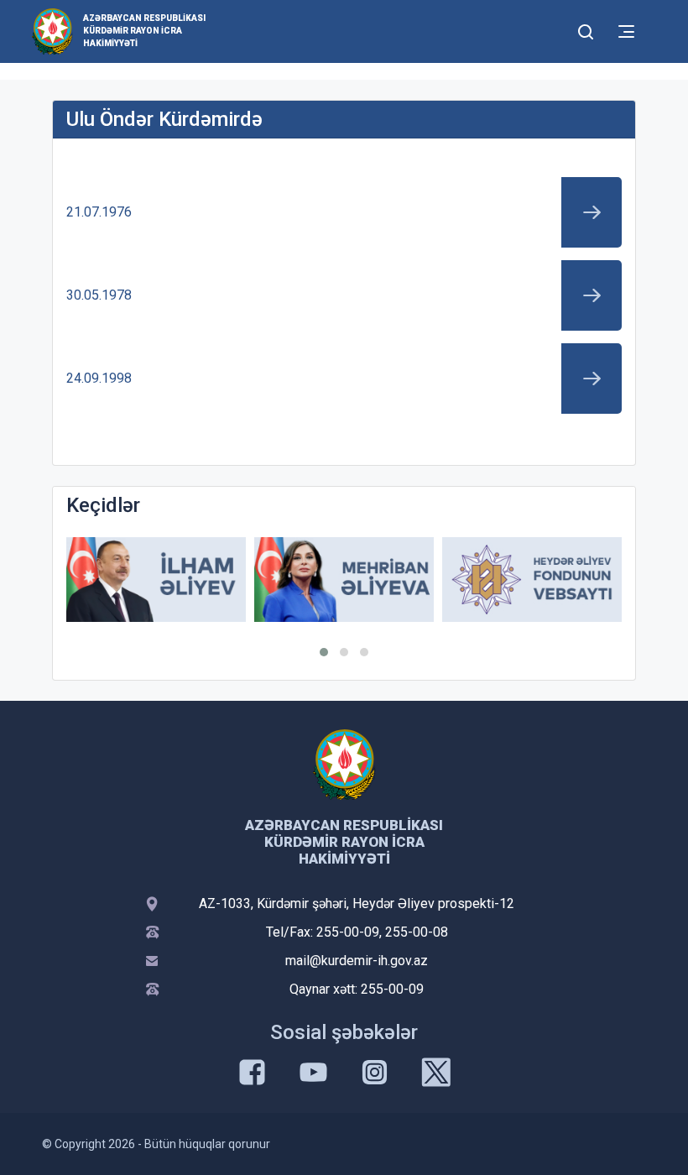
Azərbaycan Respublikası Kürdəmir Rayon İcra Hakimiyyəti (144, 30)
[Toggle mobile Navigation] (626, 31)
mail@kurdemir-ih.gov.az (356, 961)
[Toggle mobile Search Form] (585, 29)
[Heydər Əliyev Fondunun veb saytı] (532, 579)
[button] (324, 652)
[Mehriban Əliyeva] (344, 579)
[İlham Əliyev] (156, 579)
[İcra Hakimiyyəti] (52, 31)
